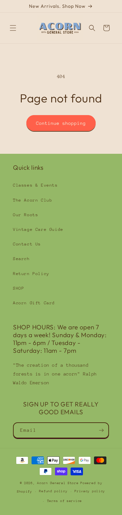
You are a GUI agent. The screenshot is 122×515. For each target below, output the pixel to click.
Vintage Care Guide (38, 229)
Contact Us (27, 244)
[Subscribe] (101, 430)
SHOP (18, 288)
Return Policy (31, 273)
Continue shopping (61, 123)
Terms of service (64, 501)
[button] (13, 28)
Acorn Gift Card (34, 302)
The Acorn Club (32, 200)
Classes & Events (35, 185)
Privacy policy (90, 491)
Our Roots (25, 214)
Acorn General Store (57, 483)
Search (21, 258)
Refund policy (53, 491)
